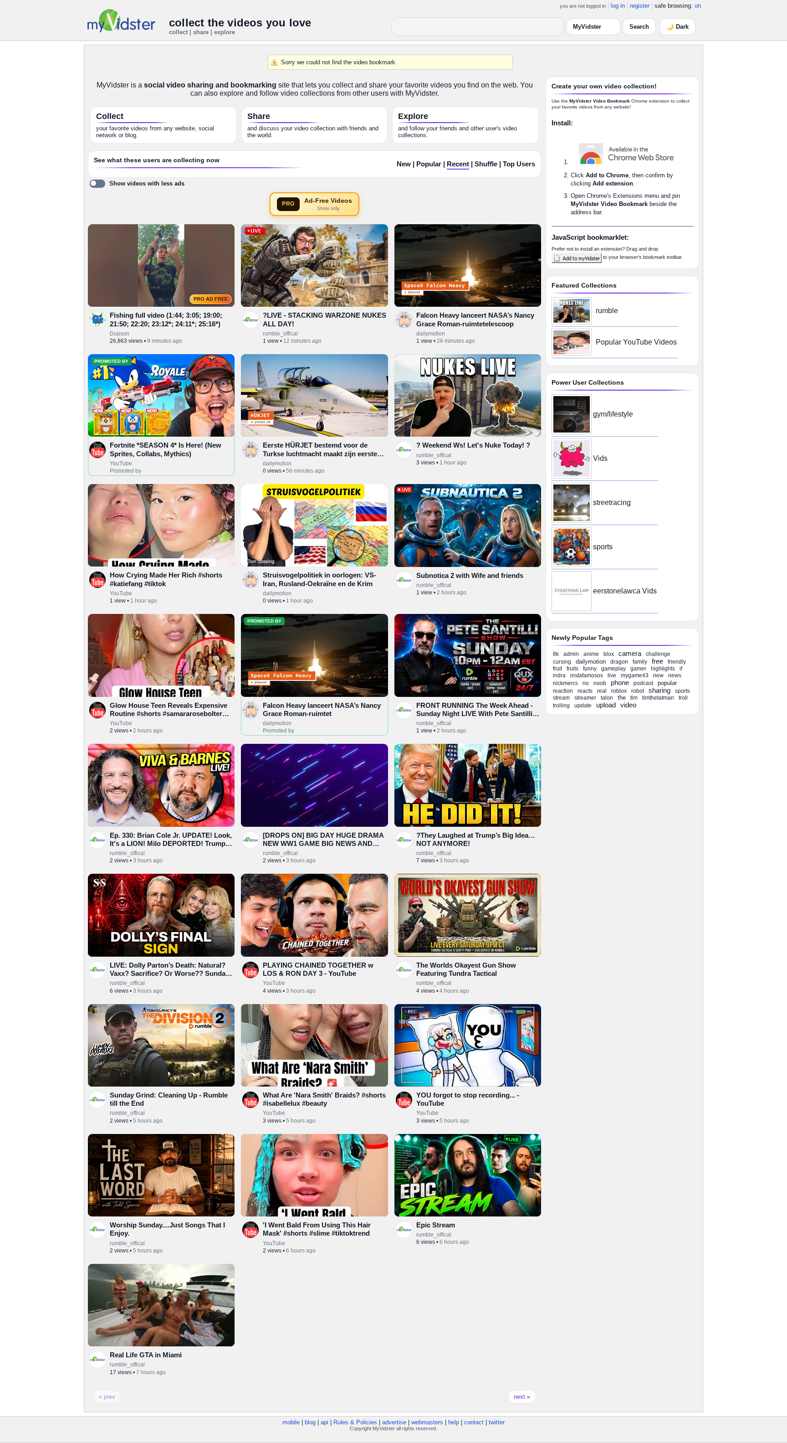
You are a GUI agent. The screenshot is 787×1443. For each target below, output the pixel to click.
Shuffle (486, 164)
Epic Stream (435, 1225)
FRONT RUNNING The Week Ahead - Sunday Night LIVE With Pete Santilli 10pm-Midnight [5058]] (474, 713)
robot (637, 691)
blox (608, 654)
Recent (458, 164)
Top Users (519, 164)
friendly (677, 662)
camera (629, 653)
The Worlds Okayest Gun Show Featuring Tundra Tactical (466, 969)
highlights (663, 668)
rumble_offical (280, 333)
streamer (585, 698)
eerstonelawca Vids (625, 591)
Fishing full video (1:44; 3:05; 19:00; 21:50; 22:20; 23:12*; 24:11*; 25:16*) (166, 319)
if (681, 668)
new (658, 675)
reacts (585, 691)
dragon (619, 662)
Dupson (119, 333)
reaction (563, 691)
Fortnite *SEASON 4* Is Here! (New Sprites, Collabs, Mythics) (165, 449)
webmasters (427, 1422)
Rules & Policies (355, 1422)
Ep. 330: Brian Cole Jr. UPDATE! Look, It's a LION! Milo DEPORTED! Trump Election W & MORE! (171, 843)
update (583, 705)
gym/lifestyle (613, 414)
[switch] (136, 183)
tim (634, 698)
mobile (291, 1422)
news (674, 675)
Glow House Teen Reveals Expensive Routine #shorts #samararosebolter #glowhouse (168, 713)
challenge (658, 654)
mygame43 (635, 675)
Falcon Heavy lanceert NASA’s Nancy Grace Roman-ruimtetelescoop (475, 319)
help (453, 1422)
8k (556, 654)
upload (606, 705)
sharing (659, 690)
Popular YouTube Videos (636, 342)
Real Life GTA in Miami (146, 1355)
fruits (572, 668)
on (698, 5)
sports (603, 547)
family (640, 662)
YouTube (121, 463)
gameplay (613, 668)
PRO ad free (211, 299)
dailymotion (430, 333)
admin (571, 654)
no (586, 683)
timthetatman (658, 698)
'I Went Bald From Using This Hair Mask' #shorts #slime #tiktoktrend (317, 1229)
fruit (557, 668)
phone (620, 682)
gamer (638, 668)
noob (599, 683)
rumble (607, 310)
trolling (561, 705)
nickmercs (565, 683)
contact (474, 1422)
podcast (643, 683)
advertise (394, 1422)
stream (561, 698)
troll (683, 698)
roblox (619, 691)
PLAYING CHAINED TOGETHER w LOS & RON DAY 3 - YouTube (318, 969)
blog (310, 1422)
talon (607, 698)
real (602, 691)
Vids (600, 458)
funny (590, 668)
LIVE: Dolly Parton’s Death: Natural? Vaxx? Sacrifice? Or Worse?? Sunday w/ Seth (169, 973)
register (639, 5)
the (622, 697)
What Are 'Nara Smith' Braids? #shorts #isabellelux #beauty (324, 1099)
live (612, 675)
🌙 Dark (677, 26)
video (628, 705)
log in (618, 5)
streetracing (612, 502)
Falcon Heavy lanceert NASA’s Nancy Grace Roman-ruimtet (322, 709)
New (404, 164)
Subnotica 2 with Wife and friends (469, 575)
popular (667, 683)
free (657, 661)
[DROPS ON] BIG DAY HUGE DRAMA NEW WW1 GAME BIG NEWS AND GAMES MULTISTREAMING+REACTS (323, 843)
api (324, 1422)
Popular (428, 164)
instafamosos (586, 675)
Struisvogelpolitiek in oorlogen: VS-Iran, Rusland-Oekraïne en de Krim (319, 579)
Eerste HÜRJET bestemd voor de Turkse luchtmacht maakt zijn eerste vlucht (320, 453)
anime (591, 654)
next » (522, 1396)
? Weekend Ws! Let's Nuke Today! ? (473, 445)
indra (559, 675)
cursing (562, 662)
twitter (497, 1422)
